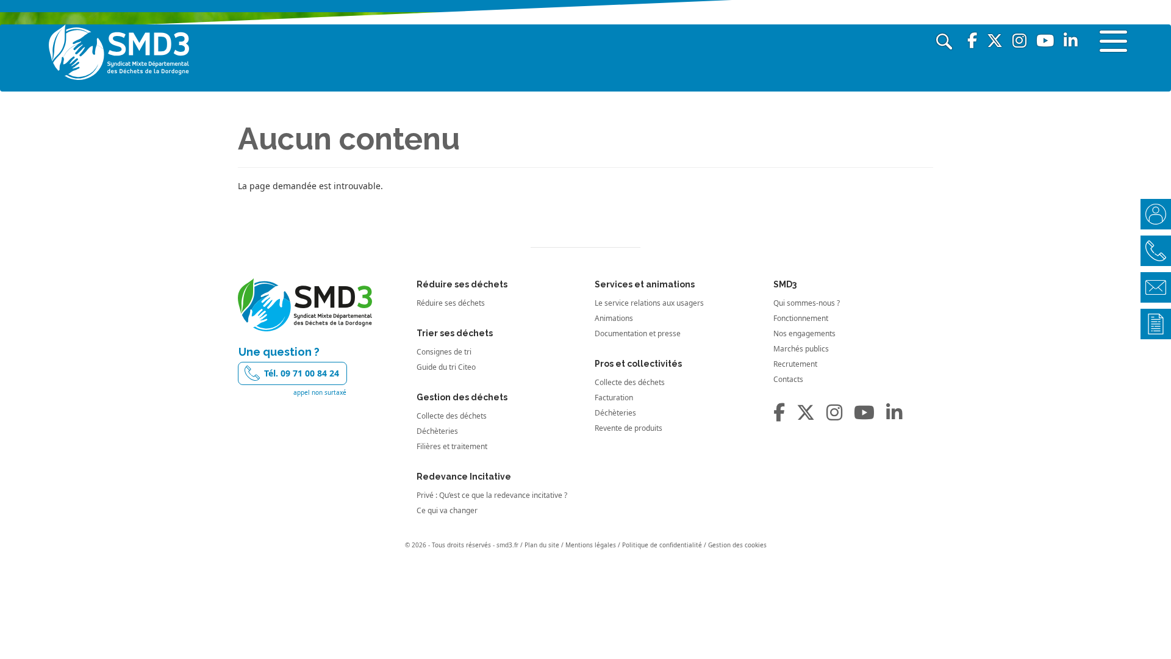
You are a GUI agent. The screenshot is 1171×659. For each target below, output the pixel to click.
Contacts (788, 379)
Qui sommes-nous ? (806, 303)
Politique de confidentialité (662, 545)
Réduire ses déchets (451, 303)
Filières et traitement (452, 446)
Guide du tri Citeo (446, 367)
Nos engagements (804, 333)
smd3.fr (507, 545)
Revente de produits (628, 428)
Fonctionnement (800, 318)
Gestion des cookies (737, 545)
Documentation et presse (638, 333)
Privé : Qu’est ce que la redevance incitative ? (492, 495)
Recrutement (795, 364)
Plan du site (542, 545)
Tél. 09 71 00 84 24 (301, 373)
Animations (614, 318)
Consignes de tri (444, 352)
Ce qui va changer (447, 510)
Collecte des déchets (452, 416)
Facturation (614, 397)
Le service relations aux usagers (649, 303)
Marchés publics (801, 349)
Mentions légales (590, 545)
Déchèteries (437, 431)
